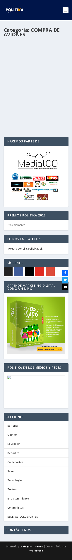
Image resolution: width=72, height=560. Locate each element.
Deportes (13, 453)
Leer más (16, 121)
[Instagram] (29, 271)
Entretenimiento (18, 498)
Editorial (12, 425)
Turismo (12, 489)
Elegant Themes (33, 546)
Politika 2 (16, 93)
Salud (11, 471)
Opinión (12, 434)
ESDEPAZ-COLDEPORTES (22, 516)
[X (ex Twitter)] (8, 271)
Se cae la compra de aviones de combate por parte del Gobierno (32, 86)
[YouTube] (39, 271)
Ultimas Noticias (35, 97)
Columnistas (15, 507)
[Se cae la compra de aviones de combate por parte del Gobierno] (36, 59)
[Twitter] (65, 280)
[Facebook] (18, 271)
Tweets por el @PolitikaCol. (25, 248)
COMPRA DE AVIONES (49, 93)
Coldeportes (15, 462)
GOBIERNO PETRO (16, 97)
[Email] (65, 287)
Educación (13, 443)
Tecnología (14, 480)
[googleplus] (50, 271)
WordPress (36, 550)
